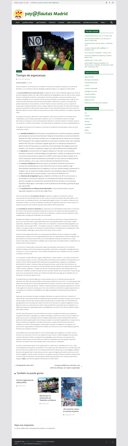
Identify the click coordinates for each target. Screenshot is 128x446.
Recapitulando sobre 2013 (25, 365)
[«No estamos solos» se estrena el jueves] (71, 378)
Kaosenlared (88, 124)
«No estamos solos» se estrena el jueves (71, 410)
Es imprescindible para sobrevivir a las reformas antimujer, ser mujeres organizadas (65, 366)
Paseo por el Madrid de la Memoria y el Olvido (98, 55)
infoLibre (87, 121)
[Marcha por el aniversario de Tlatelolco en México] (48, 378)
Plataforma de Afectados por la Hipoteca (96, 103)
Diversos (19, 71)
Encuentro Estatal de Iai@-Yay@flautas (48, 2)
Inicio (18, 22)
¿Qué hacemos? (41, 22)
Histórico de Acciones (90, 22)
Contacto (52, 22)
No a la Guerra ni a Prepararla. (93, 53)
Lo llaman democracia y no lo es (94, 36)
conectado (32, 428)
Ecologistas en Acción (91, 91)
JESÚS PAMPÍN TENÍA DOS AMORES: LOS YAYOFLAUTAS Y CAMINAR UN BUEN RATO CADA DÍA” (99, 65)
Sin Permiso (88, 133)
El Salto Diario (89, 118)
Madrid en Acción (89, 100)
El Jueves (87, 116)
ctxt (86, 113)
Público (87, 130)
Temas (103, 22)
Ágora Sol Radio (89, 77)
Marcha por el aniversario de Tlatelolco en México (48, 397)
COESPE (87, 85)
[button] (106, 22)
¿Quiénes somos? (27, 22)
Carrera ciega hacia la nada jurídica (24, 381)
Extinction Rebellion (90, 97)
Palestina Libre (89, 60)
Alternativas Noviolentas (91, 80)
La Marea (87, 127)
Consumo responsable (91, 88)
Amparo (28, 79)
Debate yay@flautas (73, 22)
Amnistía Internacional (91, 83)
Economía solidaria (90, 94)
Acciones (61, 22)
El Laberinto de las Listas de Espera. (95, 43)
